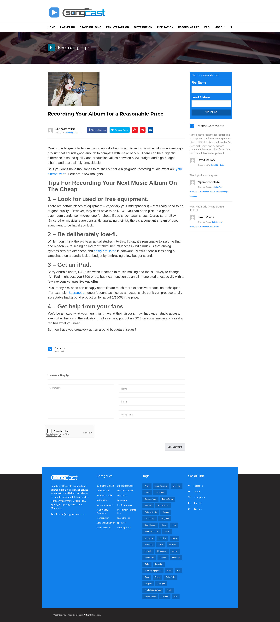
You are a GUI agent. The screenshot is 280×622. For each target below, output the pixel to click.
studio (169, 590)
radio (147, 564)
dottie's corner (167, 499)
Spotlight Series (104, 528)
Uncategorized (124, 528)
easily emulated (105, 251)
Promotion (176, 558)
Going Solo (165, 518)
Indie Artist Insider (104, 495)
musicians (172, 545)
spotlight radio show (153, 590)
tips (175, 597)
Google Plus (199, 497)
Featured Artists (151, 512)
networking (161, 551)
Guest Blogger (150, 525)
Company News (150, 499)
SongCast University (106, 523)
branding (176, 486)
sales (169, 571)
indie (174, 525)
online (174, 551)
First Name (199, 82)
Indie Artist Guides (125, 491)
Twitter (197, 492)
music (161, 545)
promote (163, 558)
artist (147, 486)
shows (157, 577)
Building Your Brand (105, 486)
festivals (166, 512)
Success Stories (150, 597)
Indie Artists (214, 192)
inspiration (149, 538)
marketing (149, 545)
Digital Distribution (218, 165)
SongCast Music (65, 128)
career (147, 493)
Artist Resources (161, 486)
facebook (148, 505)
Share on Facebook (98, 130)
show (147, 577)
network (148, 551)
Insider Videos (103, 500)
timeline (165, 597)
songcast (148, 584)
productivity (149, 558)
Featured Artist (163, 505)
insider (167, 531)
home (164, 525)
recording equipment (153, 571)
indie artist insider (151, 531)
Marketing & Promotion (102, 511)
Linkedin (198, 503)
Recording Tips (74, 47)
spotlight (161, 584)
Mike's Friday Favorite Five (126, 511)
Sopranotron (77, 292)
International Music (105, 505)
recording (159, 564)
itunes (174, 538)
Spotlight (121, 523)
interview (162, 538)
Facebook (198, 486)
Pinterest (198, 509)
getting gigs (149, 518)
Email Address (201, 97)
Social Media (170, 577)
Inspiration (122, 500)
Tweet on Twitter (121, 130)
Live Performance (124, 505)
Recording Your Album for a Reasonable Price (105, 114)
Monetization (103, 518)
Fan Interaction (103, 491)
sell (178, 571)
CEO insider (160, 493)
